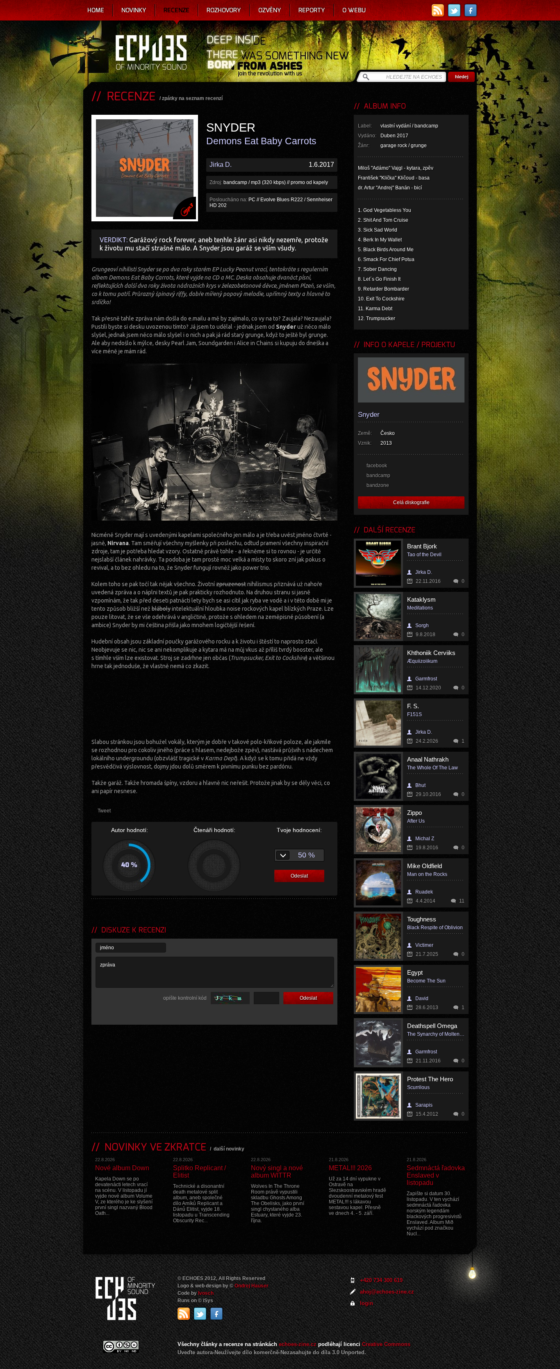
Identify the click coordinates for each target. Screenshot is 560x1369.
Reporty (311, 10)
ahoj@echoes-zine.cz (387, 1292)
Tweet (104, 811)
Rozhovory (224, 10)
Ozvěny (269, 10)
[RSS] (438, 10)
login (366, 1303)
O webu (354, 10)
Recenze (176, 10)
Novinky (133, 10)
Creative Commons (386, 1344)
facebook (377, 465)
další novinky (229, 1149)
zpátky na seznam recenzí (192, 98)
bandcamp (378, 475)
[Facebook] (470, 10)
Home (95, 10)
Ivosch (206, 1293)
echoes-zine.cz (297, 1344)
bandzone (378, 485)
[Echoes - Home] (151, 53)
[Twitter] (454, 10)
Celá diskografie (411, 502)
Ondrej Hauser (251, 1286)
